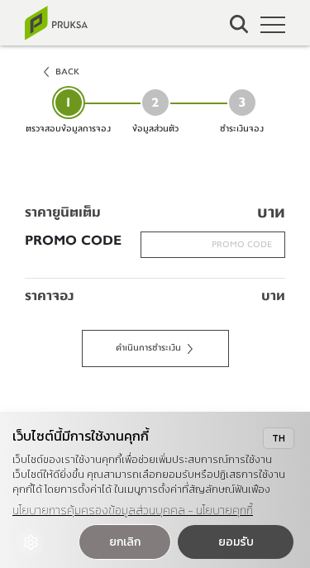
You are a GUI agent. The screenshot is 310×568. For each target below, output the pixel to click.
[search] (239, 24)
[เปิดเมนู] (272, 25)
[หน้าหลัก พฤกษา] (56, 23)
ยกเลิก (125, 542)
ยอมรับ (236, 542)
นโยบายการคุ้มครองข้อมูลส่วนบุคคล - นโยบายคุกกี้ (132, 510)
